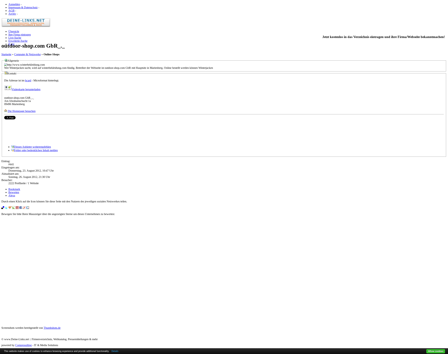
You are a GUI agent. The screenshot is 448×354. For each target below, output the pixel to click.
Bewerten (13, 192)
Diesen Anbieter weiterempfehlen (32, 146)
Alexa (11, 195)
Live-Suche (14, 37)
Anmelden (14, 4)
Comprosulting (23, 345)
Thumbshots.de (52, 327)
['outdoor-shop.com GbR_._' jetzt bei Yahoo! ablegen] (24, 208)
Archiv (12, 13)
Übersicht (13, 31)
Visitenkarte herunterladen (26, 89)
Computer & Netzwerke (27, 54)
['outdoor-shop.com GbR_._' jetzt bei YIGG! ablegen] (10, 208)
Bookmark (14, 189)
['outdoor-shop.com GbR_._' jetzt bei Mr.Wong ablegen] (17, 208)
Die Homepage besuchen (22, 111)
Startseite (6, 54)
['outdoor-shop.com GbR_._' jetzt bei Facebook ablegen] (20, 208)
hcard (28, 80)
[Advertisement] (224, 271)
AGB (11, 10)
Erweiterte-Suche (17, 40)
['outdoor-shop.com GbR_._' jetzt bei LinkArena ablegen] (13, 208)
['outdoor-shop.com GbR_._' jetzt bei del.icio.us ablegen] (2, 208)
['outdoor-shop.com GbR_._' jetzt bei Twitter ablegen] (6, 208)
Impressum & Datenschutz (23, 7)
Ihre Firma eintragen (19, 34)
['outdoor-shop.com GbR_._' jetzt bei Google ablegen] (27, 208)
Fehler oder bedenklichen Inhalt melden (36, 150)
